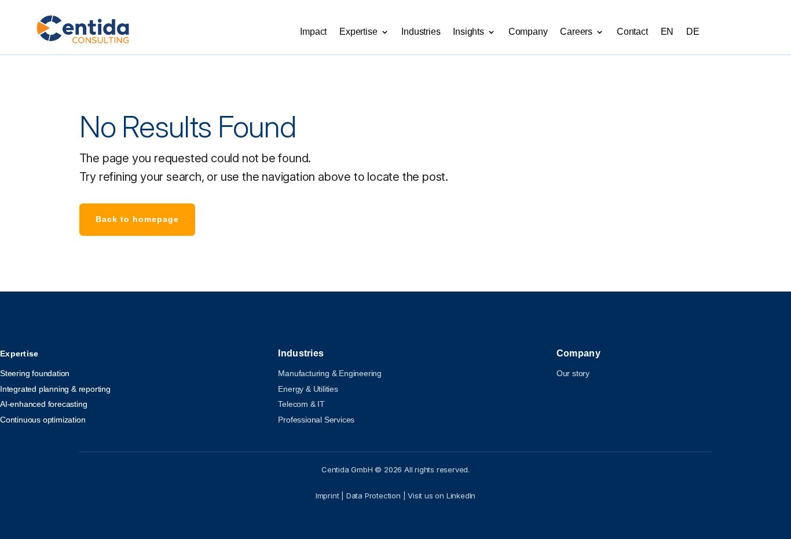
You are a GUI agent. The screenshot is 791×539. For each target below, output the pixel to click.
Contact (632, 32)
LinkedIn (460, 495)
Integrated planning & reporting (55, 389)
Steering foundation (34, 373)
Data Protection (373, 495)
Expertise (358, 32)
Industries (420, 32)
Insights (468, 32)
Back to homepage (137, 219)
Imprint (327, 495)
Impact (313, 32)
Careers (576, 32)
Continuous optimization (42, 419)
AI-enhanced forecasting (43, 404)
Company (528, 32)
